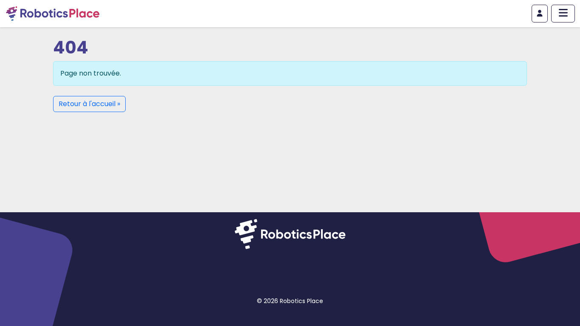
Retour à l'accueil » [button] (89, 104)
